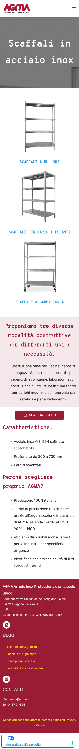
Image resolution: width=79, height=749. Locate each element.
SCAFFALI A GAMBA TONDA (39, 302)
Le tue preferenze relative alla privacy (41, 738)
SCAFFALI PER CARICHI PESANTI (39, 232)
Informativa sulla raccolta (23, 744)
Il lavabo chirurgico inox (22, 647)
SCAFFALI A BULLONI (39, 162)
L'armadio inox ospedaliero (24, 668)
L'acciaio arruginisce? (21, 654)
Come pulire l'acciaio (20, 661)
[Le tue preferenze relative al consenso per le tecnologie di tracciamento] (72, 742)
